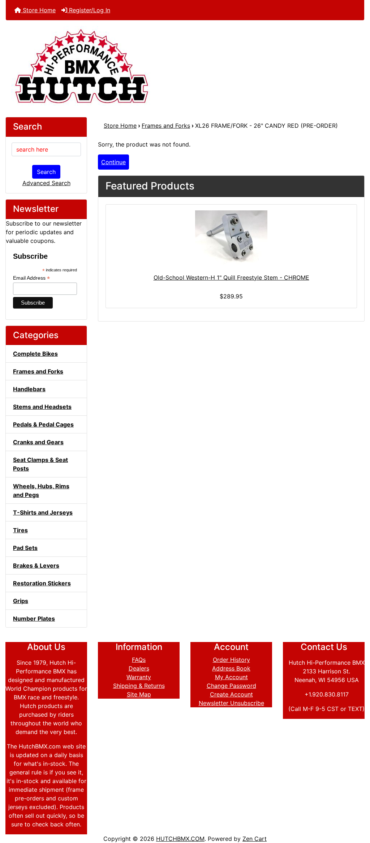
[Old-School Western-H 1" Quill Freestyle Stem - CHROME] (231, 237)
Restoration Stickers (42, 583)
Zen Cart (254, 838)
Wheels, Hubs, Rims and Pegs (41, 490)
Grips (20, 600)
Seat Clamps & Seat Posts (40, 464)
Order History (231, 659)
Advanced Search (46, 183)
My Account (231, 677)
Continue (113, 162)
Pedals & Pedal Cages (43, 424)
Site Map (139, 694)
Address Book (231, 668)
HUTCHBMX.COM (180, 838)
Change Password (231, 685)
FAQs (139, 659)
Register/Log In (88, 10)
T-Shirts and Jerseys (43, 512)
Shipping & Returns (139, 685)
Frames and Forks (166, 125)
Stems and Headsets (42, 406)
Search (46, 171)
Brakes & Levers (36, 565)
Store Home (38, 10)
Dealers (139, 668)
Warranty (138, 677)
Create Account (231, 694)
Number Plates (34, 618)
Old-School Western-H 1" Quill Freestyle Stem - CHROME (231, 277)
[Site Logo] (185, 65)
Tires (20, 530)
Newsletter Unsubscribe (231, 703)
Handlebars (29, 389)
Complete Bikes (35, 353)
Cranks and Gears (38, 442)
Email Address (31, 278)
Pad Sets (25, 547)
